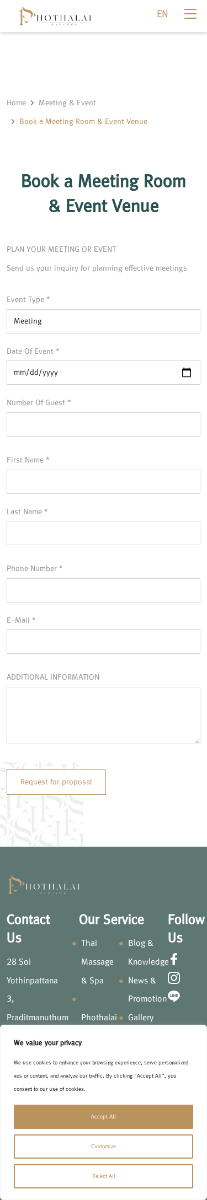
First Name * (28, 460)
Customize (103, 1146)
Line (174, 996)
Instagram (174, 978)
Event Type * (28, 299)
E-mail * (21, 620)
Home (16, 103)
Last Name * (27, 512)
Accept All (103, 1116)
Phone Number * (35, 568)
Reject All (103, 1176)
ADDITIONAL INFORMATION (53, 677)
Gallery (140, 1017)
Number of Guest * (39, 403)
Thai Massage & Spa (97, 961)
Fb (174, 959)
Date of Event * (33, 351)
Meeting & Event (67, 103)
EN (162, 14)
